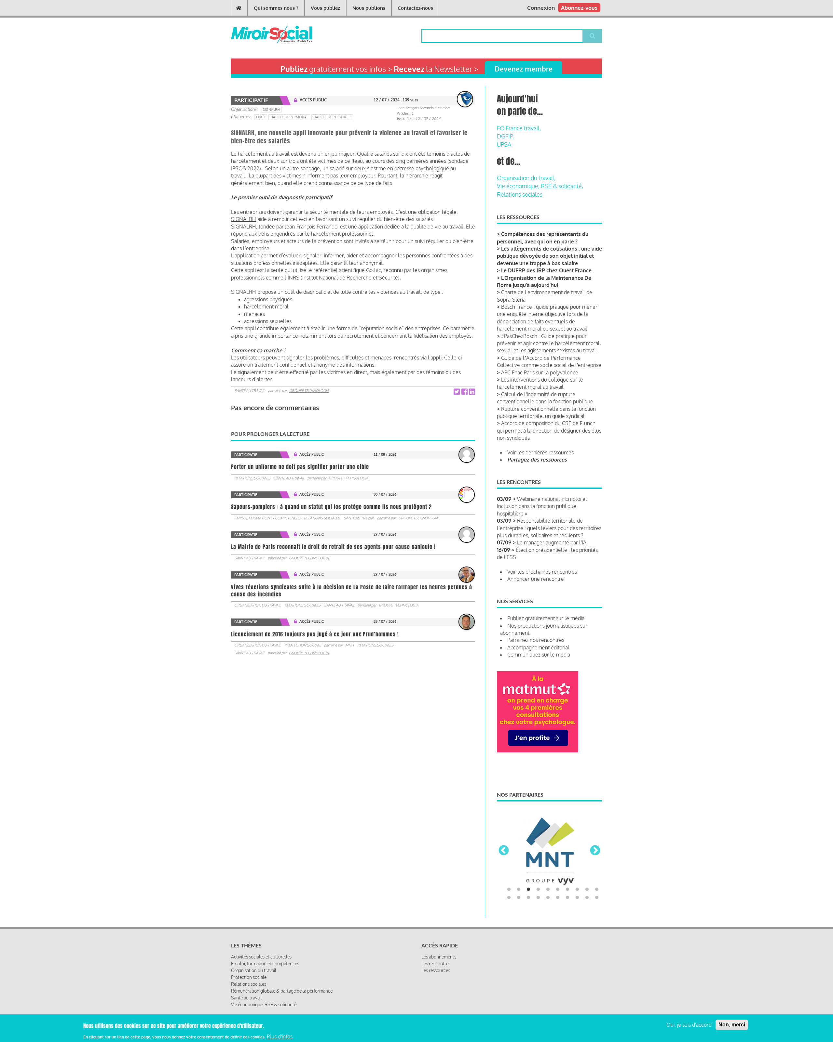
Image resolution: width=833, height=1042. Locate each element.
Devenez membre (524, 68)
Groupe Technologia (309, 390)
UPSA (504, 144)
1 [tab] (509, 889)
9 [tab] (587, 889)
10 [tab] (597, 889)
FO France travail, (519, 128)
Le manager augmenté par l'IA (551, 542)
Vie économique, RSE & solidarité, (540, 185)
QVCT (260, 117)
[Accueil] (261, 34)
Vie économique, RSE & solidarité (263, 1004)
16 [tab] (557, 897)
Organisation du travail (257, 605)
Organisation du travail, (526, 177)
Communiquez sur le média (538, 654)
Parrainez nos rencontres (535, 640)
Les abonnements (438, 956)
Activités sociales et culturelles (261, 956)
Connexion (541, 7)
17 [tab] (567, 897)
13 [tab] (528, 897)
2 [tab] (518, 889)
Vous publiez (325, 8)
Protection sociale (302, 645)
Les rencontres (435, 963)
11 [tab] (509, 897)
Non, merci (731, 1024)
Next (595, 851)
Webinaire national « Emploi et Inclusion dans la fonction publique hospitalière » (542, 506)
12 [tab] (518, 897)
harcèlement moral (289, 117)
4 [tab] (538, 889)
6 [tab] (557, 889)
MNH (349, 645)
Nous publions (368, 8)
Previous (504, 851)
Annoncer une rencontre (535, 579)
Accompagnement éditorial (538, 647)
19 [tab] (587, 897)
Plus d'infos (280, 1036)
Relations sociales (252, 478)
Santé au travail (249, 390)
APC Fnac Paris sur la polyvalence (539, 372)
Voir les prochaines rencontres (542, 571)
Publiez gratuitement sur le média (545, 618)
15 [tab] (548, 897)
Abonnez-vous (579, 7)
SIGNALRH (271, 109)
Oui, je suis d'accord (689, 1025)
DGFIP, (505, 136)
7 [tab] (567, 889)
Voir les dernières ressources (540, 452)
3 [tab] (528, 889)
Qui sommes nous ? (276, 8)
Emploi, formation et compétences (267, 518)
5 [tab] (548, 889)
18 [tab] (577, 897)
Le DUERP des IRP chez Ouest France (546, 270)
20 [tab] (597, 897)
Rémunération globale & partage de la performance (282, 991)
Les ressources (435, 970)
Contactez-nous (415, 8)
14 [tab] (538, 897)
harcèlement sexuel (332, 117)
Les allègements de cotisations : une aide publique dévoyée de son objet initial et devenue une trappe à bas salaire (549, 256)
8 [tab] (577, 889)
